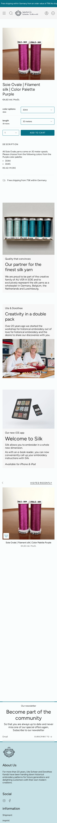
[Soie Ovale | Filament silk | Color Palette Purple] (28, 513)
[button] (11, 13)
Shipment (7, 815)
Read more (9, 168)
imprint (6, 820)
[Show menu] (4, 13)
